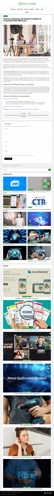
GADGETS (37, 9)
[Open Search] (51, 10)
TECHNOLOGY (13, 9)
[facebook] (45, 493)
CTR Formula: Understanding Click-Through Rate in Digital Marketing (39, 209)
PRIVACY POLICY (14, 494)
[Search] (49, 170)
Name (5, 141)
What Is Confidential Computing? (8, 244)
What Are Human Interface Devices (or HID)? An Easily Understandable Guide (27, 489)
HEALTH (5, 224)
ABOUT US (4, 492)
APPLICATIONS (20, 9)
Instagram (21, 101)
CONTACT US (9, 492)
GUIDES (42, 9)
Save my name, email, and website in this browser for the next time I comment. (19, 155)
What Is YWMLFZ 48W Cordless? (27, 425)
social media (24, 72)
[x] (48, 493)
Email (5, 146)
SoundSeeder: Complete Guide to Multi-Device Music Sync (27, 298)
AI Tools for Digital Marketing (32, 244)
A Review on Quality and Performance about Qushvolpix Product (27, 393)
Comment (6, 128)
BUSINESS (26, 9)
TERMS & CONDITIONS (6, 494)
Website (5, 150)
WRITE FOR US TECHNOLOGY (17, 492)
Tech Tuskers (6, 23)
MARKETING (32, 9)
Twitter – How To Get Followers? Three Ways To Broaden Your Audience (23, 109)
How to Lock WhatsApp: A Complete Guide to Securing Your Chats (38, 191)
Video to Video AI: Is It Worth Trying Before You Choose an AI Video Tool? (27, 361)
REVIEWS (27, 12)
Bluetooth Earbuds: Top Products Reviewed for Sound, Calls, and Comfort (27, 457)
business (33, 89)
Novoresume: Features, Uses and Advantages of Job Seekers (27, 330)
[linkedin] (50, 493)
